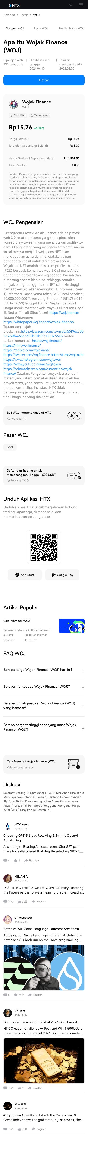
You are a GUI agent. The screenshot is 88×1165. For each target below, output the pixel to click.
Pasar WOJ (41, 28)
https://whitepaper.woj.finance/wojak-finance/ (38, 322)
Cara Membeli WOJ (16, 621)
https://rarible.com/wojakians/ (26, 350)
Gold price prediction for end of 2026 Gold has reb (40, 1022)
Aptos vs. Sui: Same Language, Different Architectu (41, 929)
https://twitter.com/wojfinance (26, 355)
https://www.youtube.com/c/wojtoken (32, 364)
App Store (28, 575)
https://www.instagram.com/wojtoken (32, 359)
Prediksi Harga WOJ (71, 28)
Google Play (65, 575)
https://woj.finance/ (64, 313)
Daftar (44, 80)
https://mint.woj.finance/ (22, 345)
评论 (10, 901)
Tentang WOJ (15, 28)
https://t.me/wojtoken (67, 355)
